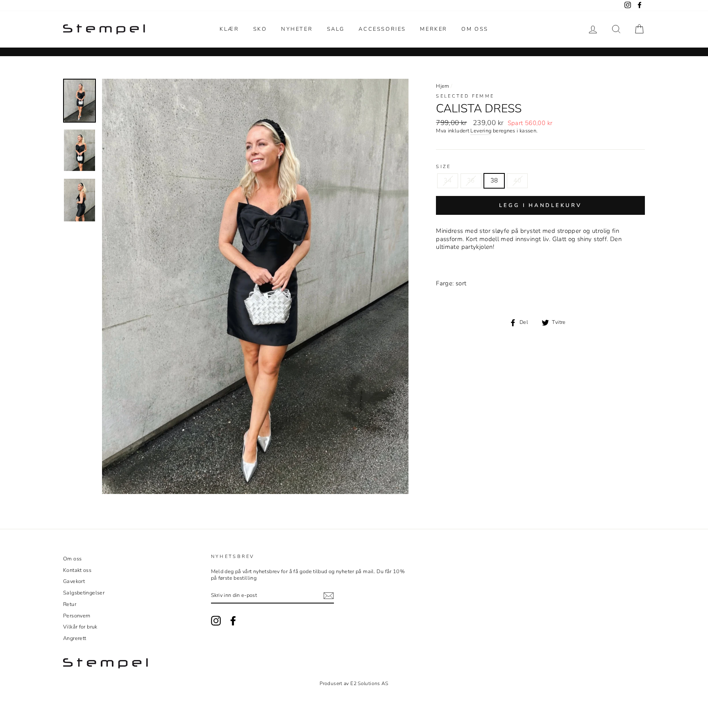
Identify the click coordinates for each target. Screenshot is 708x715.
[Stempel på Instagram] (216, 621)
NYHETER (297, 29)
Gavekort (74, 581)
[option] (255, 286)
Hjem (442, 86)
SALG (336, 29)
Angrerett (74, 638)
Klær (229, 29)
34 (448, 180)
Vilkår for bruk (80, 627)
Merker (433, 29)
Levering (480, 131)
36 (471, 180)
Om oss (474, 29)
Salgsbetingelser (83, 593)
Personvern (77, 615)
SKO (260, 29)
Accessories (382, 29)
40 (517, 180)
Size (443, 167)
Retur (69, 604)
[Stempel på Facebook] (233, 621)
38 (494, 180)
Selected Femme (465, 96)
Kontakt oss (77, 570)
